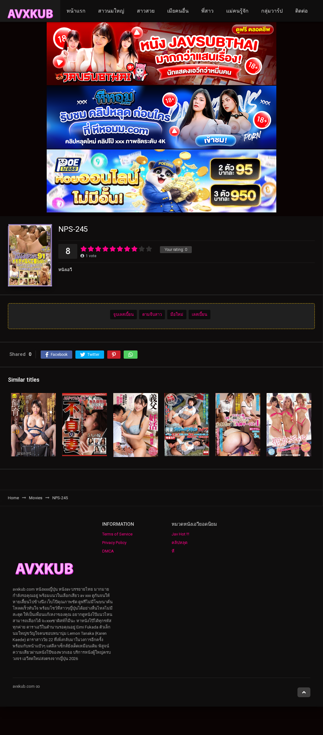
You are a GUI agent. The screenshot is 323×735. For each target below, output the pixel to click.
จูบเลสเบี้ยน (123, 314)
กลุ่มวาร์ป (272, 11)
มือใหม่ (176, 314)
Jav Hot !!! (180, 534)
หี (173, 551)
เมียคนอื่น (178, 11)
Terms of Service (117, 534)
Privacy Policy (114, 542)
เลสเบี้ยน (199, 314)
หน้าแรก (76, 11)
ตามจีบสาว (152, 314)
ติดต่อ (301, 11)
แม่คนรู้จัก (237, 11)
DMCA (108, 551)
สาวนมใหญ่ (111, 11)
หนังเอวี (65, 270)
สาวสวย (146, 11)
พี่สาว (207, 11)
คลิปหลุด (179, 542)
